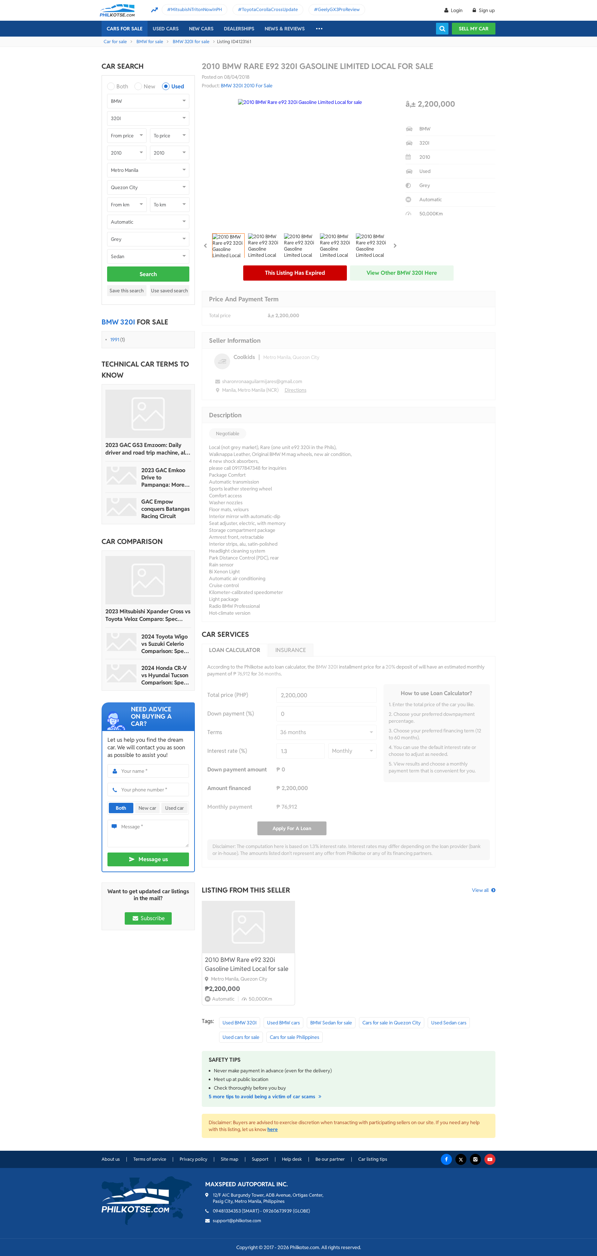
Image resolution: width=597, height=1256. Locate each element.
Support (260, 1159)
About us (111, 1159)
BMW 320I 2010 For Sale (247, 85)
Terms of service (149, 1159)
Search (148, 274)
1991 (114, 340)
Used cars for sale (240, 1037)
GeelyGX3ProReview (339, 9)
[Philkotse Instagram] (475, 1159)
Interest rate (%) (227, 750)
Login (457, 10)
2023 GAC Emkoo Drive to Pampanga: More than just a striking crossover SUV (164, 477)
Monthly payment (229, 806)
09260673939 (277, 1211)
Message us (153, 859)
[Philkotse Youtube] (489, 1159)
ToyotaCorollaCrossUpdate (270, 9)
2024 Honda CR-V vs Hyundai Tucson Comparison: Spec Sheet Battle (164, 675)
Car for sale (115, 42)
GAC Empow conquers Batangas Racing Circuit (165, 509)
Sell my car (474, 29)
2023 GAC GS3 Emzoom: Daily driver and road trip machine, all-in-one (147, 449)
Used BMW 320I (239, 1023)
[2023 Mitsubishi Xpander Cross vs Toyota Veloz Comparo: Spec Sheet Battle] (148, 580)
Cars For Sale (124, 29)
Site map (229, 1159)
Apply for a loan (292, 828)
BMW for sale (149, 42)
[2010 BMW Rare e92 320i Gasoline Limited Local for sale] (248, 927)
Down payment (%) (230, 713)
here (272, 1129)
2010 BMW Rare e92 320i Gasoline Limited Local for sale (246, 964)
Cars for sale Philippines (294, 1037)
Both (122, 86)
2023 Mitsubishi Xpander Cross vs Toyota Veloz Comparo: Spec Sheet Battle (147, 615)
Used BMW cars (283, 1023)
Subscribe (152, 918)
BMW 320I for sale (191, 42)
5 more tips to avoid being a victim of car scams (262, 1096)
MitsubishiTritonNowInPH (196, 9)
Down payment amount (237, 769)
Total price (220, 315)
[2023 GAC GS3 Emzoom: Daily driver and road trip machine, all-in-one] (148, 414)
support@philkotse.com (237, 1221)
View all (480, 890)
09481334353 (227, 1211)
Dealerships (239, 29)
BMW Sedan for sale (331, 1023)
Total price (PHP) (227, 695)
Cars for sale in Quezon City (391, 1023)
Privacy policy (193, 1159)
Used (177, 86)
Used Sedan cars (448, 1023)
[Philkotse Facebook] (446, 1159)
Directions (295, 390)
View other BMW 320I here (402, 272)
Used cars (166, 29)
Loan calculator (234, 650)
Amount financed (229, 788)
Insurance (290, 650)
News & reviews (285, 29)
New (149, 86)
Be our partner (330, 1159)
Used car (174, 808)
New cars (201, 29)
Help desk (292, 1159)
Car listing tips (372, 1159)
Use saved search (169, 291)
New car (147, 808)
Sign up (486, 10)
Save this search (127, 291)
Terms (214, 732)
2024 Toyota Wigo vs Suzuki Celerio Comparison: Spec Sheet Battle (164, 644)
